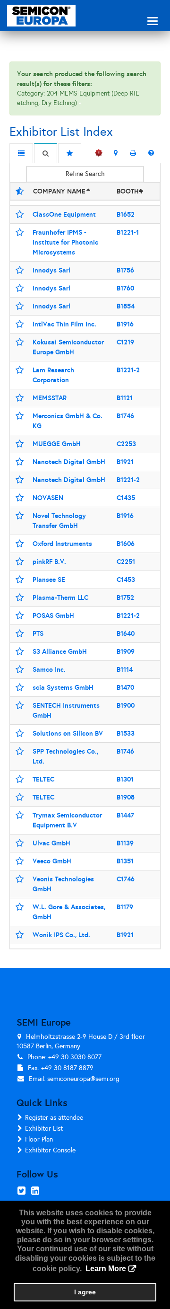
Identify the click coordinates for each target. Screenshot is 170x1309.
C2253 (126, 443)
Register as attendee (54, 1118)
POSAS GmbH (53, 615)
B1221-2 (128, 370)
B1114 (125, 669)
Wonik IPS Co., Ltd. (61, 935)
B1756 (125, 270)
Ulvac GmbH (51, 843)
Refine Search (85, 174)
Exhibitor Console (50, 1150)
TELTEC (43, 779)
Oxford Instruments (62, 543)
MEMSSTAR (50, 398)
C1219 (125, 342)
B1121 (125, 398)
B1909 (126, 651)
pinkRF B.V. (49, 561)
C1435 (126, 497)
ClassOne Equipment (64, 214)
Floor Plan (39, 1139)
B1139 (125, 843)
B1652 (126, 214)
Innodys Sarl (51, 270)
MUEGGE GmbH (57, 443)
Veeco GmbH (52, 861)
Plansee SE (49, 579)
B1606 (126, 543)
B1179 (125, 907)
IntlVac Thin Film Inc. (64, 324)
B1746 (125, 416)
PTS (38, 633)
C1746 (126, 879)
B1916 (125, 324)
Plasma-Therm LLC (60, 597)
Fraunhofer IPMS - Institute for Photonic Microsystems (65, 242)
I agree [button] (85, 1292)
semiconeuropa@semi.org (83, 1079)
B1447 (125, 815)
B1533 (126, 733)
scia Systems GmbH (63, 687)
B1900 (126, 705)
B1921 (125, 461)
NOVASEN (48, 497)
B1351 (125, 861)
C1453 (126, 579)
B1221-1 (128, 232)
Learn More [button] (105, 1269)
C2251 (126, 561)
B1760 (125, 288)
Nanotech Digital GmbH (69, 461)
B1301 (125, 779)
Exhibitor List (44, 1129)
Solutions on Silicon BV (68, 733)
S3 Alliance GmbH (60, 651)
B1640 (126, 633)
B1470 (125, 687)
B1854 (126, 306)
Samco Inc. (49, 669)
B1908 (126, 797)
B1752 (125, 597)
